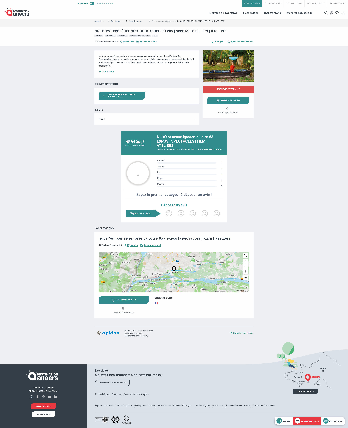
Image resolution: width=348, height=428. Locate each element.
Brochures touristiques (136, 394)
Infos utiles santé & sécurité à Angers (175, 405)
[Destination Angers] (18, 12)
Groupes (116, 394)
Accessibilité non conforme (238, 405)
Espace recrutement (104, 405)
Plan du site (217, 405)
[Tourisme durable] (331, 14)
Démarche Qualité (124, 405)
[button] (326, 13)
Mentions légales (202, 405)
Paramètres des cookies (264, 405)
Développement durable (144, 405)
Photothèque (102, 394)
